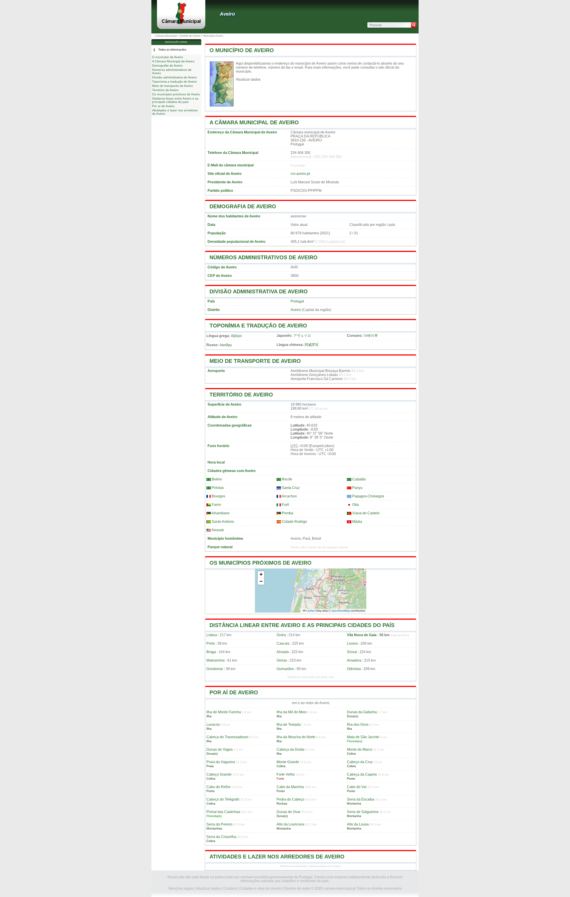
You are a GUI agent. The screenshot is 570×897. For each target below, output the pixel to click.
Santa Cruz (290, 488)
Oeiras (282, 660)
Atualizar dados (248, 79)
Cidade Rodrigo (294, 521)
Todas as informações (172, 49)
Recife (286, 479)
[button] (261, 574)
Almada (283, 652)
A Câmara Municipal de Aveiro (254, 122)
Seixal (352, 652)
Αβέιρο (236, 336)
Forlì (285, 505)
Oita (355, 505)
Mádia (356, 521)
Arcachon (289, 496)
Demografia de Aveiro (243, 206)
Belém (216, 479)
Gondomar (214, 669)
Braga (211, 652)
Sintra (281, 635)
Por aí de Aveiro (234, 692)
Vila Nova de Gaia (362, 635)
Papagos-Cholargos (367, 496)
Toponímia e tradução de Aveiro (258, 326)
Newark (217, 530)
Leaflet (309, 610)
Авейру (226, 345)
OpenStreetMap (340, 610)
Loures (352, 643)
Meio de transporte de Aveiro (255, 361)
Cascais (283, 643)
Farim (216, 505)
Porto (210, 643)
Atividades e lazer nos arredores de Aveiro (277, 857)
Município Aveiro (213, 35)
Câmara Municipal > (167, 35)
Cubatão (358, 479)
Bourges (218, 496)
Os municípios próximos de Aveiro (260, 563)
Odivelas (354, 669)
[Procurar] (413, 25)
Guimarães (285, 669)
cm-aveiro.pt (300, 174)
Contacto (230, 888)
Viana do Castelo (365, 513)
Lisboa (211, 635)
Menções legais (181, 888)
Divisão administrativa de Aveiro (259, 291)
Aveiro (227, 14)
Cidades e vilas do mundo (260, 888)
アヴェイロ (302, 335)
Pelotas (217, 488)
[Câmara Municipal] (181, 23)
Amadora (354, 660)
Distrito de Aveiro (190, 35)
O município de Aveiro (242, 50)
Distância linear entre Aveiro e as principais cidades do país (302, 625)
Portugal (297, 301)
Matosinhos (215, 660)
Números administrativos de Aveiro (264, 257)
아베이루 (371, 335)
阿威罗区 (312, 345)
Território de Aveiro (241, 395)
